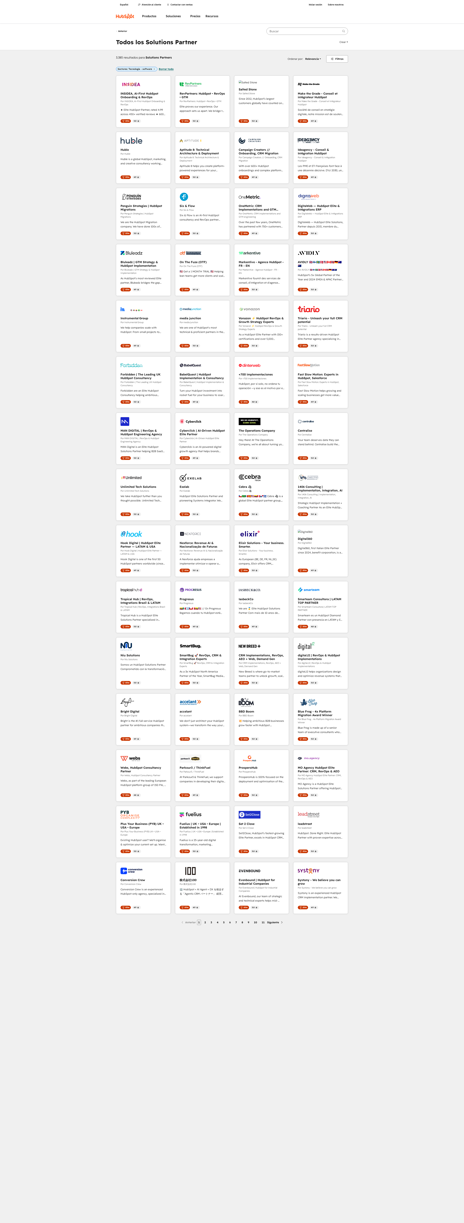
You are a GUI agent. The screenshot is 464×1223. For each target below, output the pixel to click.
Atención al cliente (151, 4)
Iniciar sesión (315, 4)
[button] (343, 42)
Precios (195, 16)
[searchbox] (307, 31)
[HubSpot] (125, 16)
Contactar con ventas (182, 4)
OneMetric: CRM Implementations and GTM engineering (257, 207)
